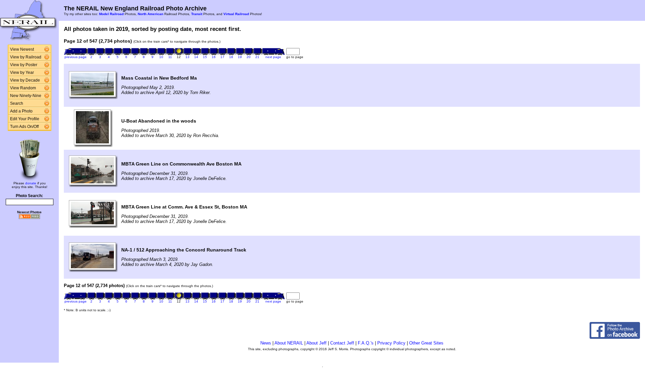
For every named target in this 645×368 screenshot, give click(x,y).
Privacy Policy (391, 343)
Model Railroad (111, 14)
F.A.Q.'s (366, 343)
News (265, 343)
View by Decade (25, 80)
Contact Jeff (342, 343)
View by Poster (23, 65)
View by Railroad (25, 57)
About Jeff (316, 343)
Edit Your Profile (24, 119)
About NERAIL (288, 343)
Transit (196, 14)
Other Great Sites (426, 343)
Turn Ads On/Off (24, 127)
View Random (23, 88)
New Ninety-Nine (25, 96)
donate (30, 183)
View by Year (22, 73)
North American (150, 14)
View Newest (22, 49)
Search (16, 103)
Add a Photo (21, 111)
